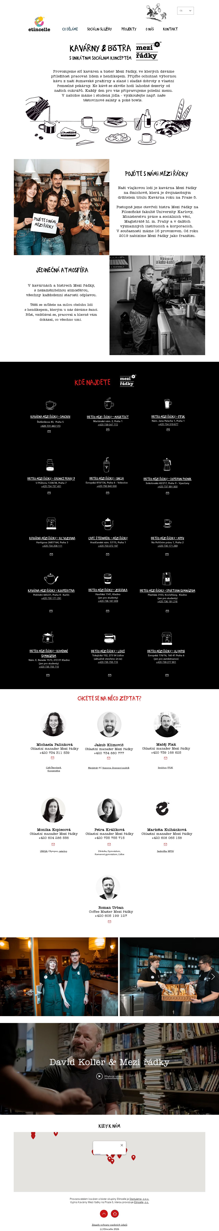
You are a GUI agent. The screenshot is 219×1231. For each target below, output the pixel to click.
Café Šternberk (53, 767)
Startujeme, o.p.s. (139, 1199)
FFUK (170, 767)
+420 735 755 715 (109, 838)
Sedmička (162, 851)
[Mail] (49, 431)
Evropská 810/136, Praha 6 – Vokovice (107, 482)
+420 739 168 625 (166, 753)
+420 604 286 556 (54, 838)
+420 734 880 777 (109, 753)
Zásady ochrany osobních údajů (109, 1225)
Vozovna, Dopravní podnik (115, 767)
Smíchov (162, 767)
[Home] (115, 1214)
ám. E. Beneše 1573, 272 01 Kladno (50, 660)
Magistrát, (93, 767)
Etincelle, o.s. (141, 1202)
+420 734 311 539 (55, 753)
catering (63, 851)
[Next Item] (213, 977)
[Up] (104, 1214)
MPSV (171, 851)
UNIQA (43, 851)
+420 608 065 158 (167, 838)
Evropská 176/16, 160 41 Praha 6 (166, 655)
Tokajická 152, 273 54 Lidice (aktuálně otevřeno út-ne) (108, 657)
